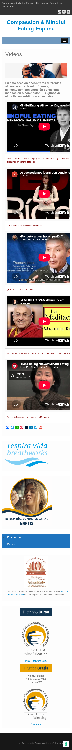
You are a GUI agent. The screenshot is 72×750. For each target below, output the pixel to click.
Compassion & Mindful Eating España (36, 25)
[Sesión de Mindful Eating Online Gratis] (36, 703)
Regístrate (36, 724)
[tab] (36, 537)
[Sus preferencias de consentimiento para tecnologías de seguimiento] (66, 744)
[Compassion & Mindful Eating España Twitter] (68, 12)
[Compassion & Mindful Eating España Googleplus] (59, 12)
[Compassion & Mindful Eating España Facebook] (64, 12)
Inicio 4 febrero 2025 (36, 660)
